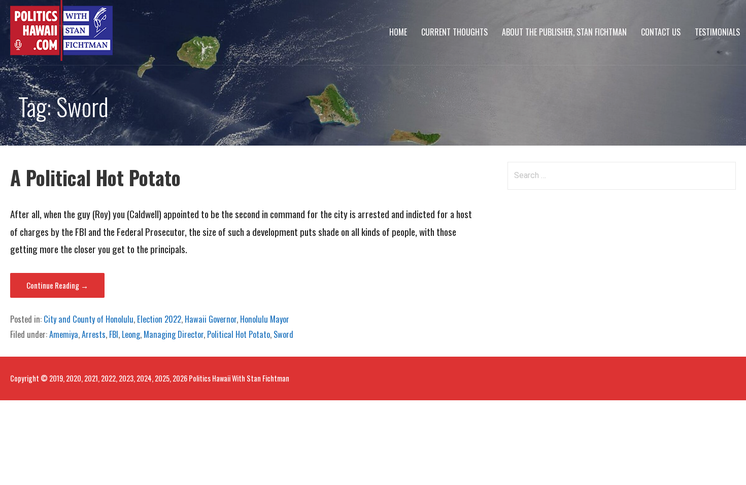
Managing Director (174, 334)
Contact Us (661, 32)
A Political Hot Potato (95, 177)
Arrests (94, 334)
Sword (283, 334)
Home (398, 32)
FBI (113, 334)
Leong (131, 334)
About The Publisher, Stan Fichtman (564, 32)
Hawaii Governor (210, 319)
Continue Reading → (57, 285)
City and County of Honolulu (88, 319)
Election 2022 (159, 319)
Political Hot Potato (238, 334)
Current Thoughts (454, 32)
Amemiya (63, 334)
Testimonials (717, 32)
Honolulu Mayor (264, 319)
